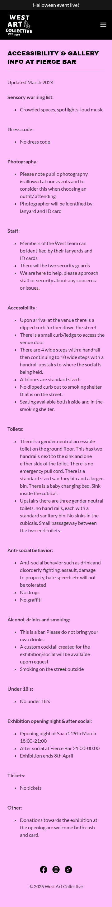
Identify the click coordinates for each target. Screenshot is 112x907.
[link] (19, 24)
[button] (103, 25)
